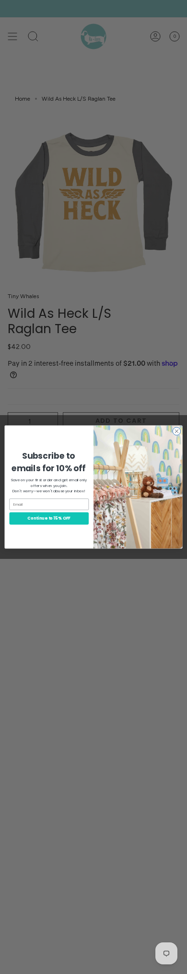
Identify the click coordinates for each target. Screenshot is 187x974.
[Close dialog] (177, 431)
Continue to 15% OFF (48, 518)
